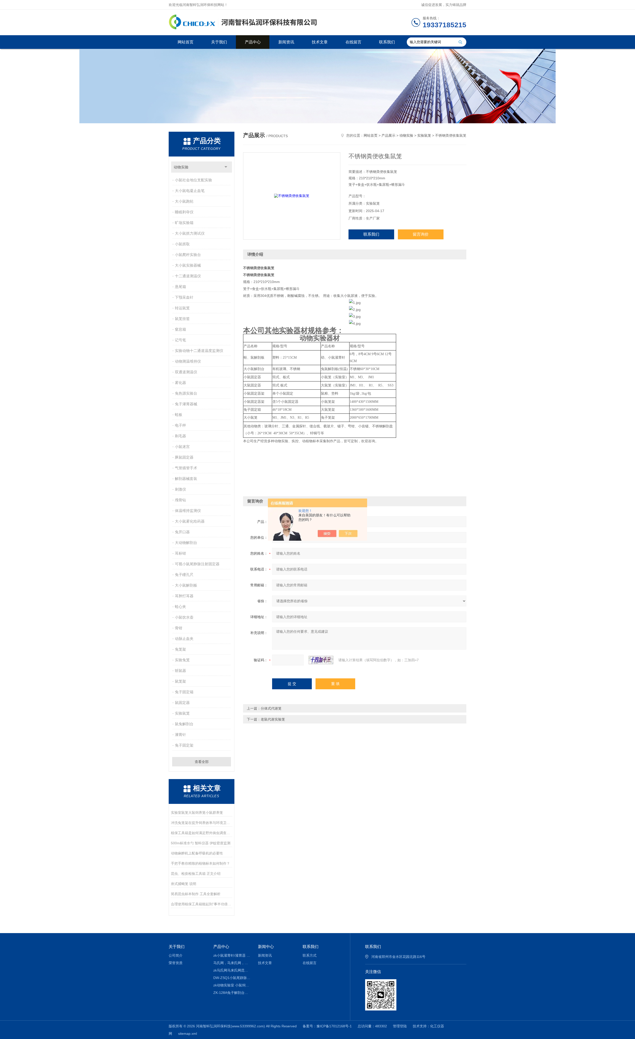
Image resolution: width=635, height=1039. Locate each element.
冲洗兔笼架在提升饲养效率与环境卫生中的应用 (201, 823)
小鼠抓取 (182, 244)
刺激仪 (180, 489)
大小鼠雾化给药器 (190, 521)
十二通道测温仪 (188, 276)
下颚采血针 (184, 297)
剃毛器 (180, 436)
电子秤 (180, 425)
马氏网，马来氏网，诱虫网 (232, 963)
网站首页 (185, 42)
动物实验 (181, 167)
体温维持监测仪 (188, 510)
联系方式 (310, 955)
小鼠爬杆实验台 (188, 254)
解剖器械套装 (186, 478)
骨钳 (178, 628)
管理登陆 (400, 1026)
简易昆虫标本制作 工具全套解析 (196, 894)
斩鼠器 (180, 670)
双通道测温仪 (186, 372)
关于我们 (219, 42)
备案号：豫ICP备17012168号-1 (327, 1026)
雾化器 (180, 382)
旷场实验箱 (184, 222)
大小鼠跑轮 (184, 201)
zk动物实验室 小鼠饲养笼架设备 (232, 985)
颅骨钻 (180, 500)
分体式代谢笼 (271, 708)
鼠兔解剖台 (184, 724)
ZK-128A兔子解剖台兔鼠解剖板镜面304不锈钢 (232, 993)
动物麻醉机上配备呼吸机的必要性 (197, 853)
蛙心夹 (180, 606)
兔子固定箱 (184, 692)
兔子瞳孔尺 (184, 574)
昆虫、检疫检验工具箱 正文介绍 (196, 874)
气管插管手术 (186, 468)
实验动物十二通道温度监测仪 (199, 350)
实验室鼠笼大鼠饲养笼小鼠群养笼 (197, 813)
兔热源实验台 (186, 393)
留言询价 (421, 234)
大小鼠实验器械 (188, 265)
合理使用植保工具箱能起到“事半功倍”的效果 (201, 904)
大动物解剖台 (186, 542)
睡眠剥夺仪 (184, 212)
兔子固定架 (184, 745)
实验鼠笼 (182, 713)
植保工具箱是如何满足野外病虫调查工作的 (201, 833)
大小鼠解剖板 (186, 585)
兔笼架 (180, 649)
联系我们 (387, 42)
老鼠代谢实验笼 (273, 719)
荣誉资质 (176, 963)
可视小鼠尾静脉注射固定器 (197, 564)
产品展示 (388, 135)
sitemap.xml (187, 1034)
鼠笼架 (180, 681)
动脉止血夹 (184, 638)
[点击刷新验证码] (321, 660)
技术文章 (320, 42)
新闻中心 (266, 947)
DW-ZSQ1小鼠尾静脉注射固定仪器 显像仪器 (232, 978)
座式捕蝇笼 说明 (183, 884)
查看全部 (202, 762)
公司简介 (176, 955)
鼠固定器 (182, 702)
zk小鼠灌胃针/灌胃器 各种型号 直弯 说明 (232, 955)
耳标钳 (180, 553)
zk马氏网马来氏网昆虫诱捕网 (232, 970)
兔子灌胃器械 (186, 404)
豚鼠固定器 (184, 457)
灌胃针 (180, 734)
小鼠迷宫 (182, 446)
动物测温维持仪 (188, 361)
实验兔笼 (182, 660)
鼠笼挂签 (182, 318)
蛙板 (178, 414)
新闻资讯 (286, 42)
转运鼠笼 (182, 308)
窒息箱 (180, 329)
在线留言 (353, 42)
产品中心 (253, 42)
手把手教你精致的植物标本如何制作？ (200, 863)
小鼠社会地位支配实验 (193, 180)
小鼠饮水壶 (184, 617)
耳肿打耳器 (184, 596)
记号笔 (180, 340)
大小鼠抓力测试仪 (190, 233)
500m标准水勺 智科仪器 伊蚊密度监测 (200, 843)
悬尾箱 (180, 286)
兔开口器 (182, 532)
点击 (226, 167)
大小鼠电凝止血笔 (190, 191)
